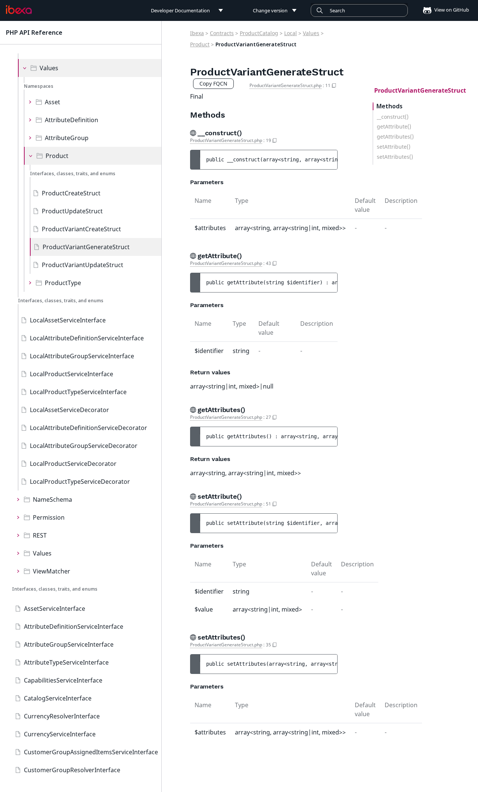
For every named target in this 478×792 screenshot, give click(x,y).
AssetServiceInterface (54, 608)
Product (57, 156)
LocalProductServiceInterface (71, 374)
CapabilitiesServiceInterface (63, 680)
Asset (52, 102)
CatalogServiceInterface (57, 698)
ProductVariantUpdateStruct (82, 265)
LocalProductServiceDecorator (73, 464)
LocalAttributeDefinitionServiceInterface (87, 338)
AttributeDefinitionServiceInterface (73, 626)
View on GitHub (451, 9)
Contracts (222, 33)
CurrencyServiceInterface (60, 734)
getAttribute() (394, 126)
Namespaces (38, 86)
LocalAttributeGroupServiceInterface (82, 356)
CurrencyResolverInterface (62, 716)
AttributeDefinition (71, 120)
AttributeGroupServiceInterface (69, 644)
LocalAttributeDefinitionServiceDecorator (88, 428)
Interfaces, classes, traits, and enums (72, 173)
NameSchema (52, 499)
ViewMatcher (51, 571)
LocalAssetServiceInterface (68, 320)
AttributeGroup (67, 138)
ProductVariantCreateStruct (81, 229)
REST (40, 535)
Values (49, 68)
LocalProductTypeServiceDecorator (80, 481)
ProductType (63, 283)
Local (290, 33)
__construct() (393, 117)
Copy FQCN (213, 83)
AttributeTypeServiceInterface (66, 662)
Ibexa (197, 33)
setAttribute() (393, 146)
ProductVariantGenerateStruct (86, 247)
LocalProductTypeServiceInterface (78, 392)
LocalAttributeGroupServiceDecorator (83, 446)
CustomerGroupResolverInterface (72, 770)
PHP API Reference (34, 32)
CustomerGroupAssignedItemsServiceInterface (91, 752)
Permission (49, 517)
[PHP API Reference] (19, 9)
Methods (389, 106)
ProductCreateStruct (71, 193)
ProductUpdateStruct (72, 211)
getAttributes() (395, 136)
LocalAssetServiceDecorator (69, 410)
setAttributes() (395, 157)
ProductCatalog (259, 33)
